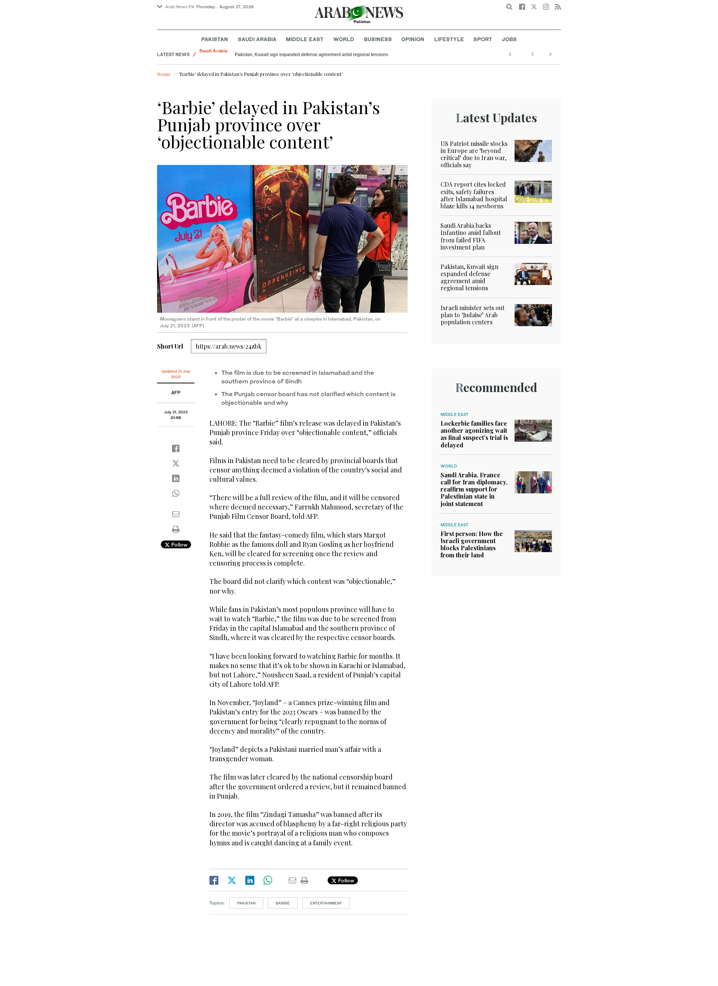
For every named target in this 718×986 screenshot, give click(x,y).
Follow (178, 544)
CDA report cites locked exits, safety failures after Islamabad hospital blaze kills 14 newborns (474, 195)
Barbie (283, 903)
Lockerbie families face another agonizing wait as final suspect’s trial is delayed (474, 434)
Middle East (304, 39)
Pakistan (214, 39)
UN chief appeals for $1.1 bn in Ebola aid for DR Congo (291, 54)
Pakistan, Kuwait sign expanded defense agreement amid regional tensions (469, 277)
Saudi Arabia (257, 39)
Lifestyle (449, 39)
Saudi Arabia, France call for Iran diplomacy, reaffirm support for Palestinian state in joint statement (474, 489)
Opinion (412, 39)
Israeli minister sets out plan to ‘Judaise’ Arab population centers (472, 315)
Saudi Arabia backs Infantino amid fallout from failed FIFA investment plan (471, 236)
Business (378, 39)
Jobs (509, 39)
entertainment (326, 903)
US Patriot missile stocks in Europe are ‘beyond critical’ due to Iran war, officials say (474, 154)
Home (164, 74)
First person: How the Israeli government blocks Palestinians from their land (472, 544)
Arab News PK (179, 6)
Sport (482, 39)
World (343, 39)
